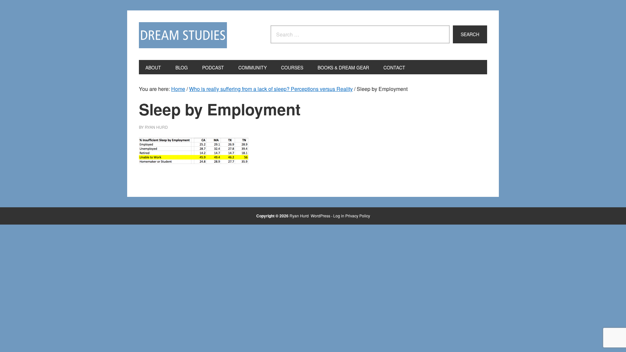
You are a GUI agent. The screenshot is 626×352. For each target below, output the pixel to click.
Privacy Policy (357, 215)
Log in (338, 215)
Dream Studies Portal (183, 35)
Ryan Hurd (300, 215)
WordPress (320, 215)
